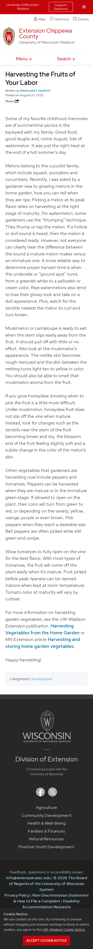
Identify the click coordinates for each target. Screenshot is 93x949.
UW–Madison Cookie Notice (63, 929)
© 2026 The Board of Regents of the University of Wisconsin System (48, 883)
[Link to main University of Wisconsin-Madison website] (46, 741)
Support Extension (61, 7)
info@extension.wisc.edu (28, 877)
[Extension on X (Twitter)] (52, 795)
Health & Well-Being (46, 823)
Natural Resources (46, 839)
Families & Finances (46, 831)
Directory (62, 19)
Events (83, 19)
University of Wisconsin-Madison (23, 7)
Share (9, 101)
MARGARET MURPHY (35, 91)
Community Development (47, 815)
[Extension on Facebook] (41, 795)
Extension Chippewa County (45, 33)
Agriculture (46, 807)
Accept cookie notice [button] (46, 940)
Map (41, 19)
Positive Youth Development (46, 847)
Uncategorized (41, 679)
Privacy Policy (17, 895)
